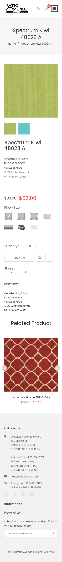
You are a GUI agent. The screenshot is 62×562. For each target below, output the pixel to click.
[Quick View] (22, 371)
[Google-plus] (15, 494)
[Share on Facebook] (4, 272)
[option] (31, 365)
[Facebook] (6, 494)
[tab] (11, 284)
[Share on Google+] (19, 272)
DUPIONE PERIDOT (14, 163)
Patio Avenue (12, 428)
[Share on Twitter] (12, 272)
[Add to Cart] (31, 371)
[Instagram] (31, 494)
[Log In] (38, 9)
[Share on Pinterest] (26, 272)
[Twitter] (23, 494)
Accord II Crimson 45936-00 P (31, 397)
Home (12, 44)
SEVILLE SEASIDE (13, 167)
